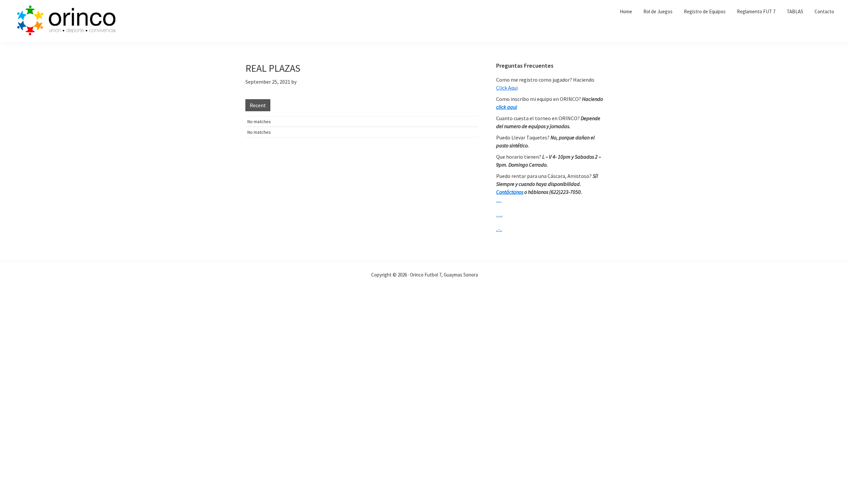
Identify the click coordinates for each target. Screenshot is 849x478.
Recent (258, 105)
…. (499, 214)
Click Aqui (507, 87)
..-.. (499, 229)
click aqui (506, 107)
